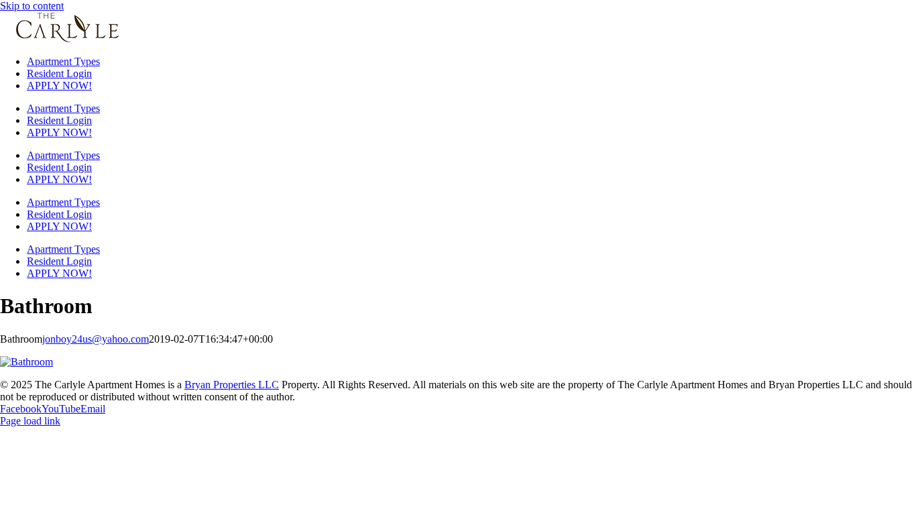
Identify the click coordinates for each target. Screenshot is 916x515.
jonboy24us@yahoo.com (95, 339)
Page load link (30, 420)
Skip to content (32, 5)
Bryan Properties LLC (231, 384)
